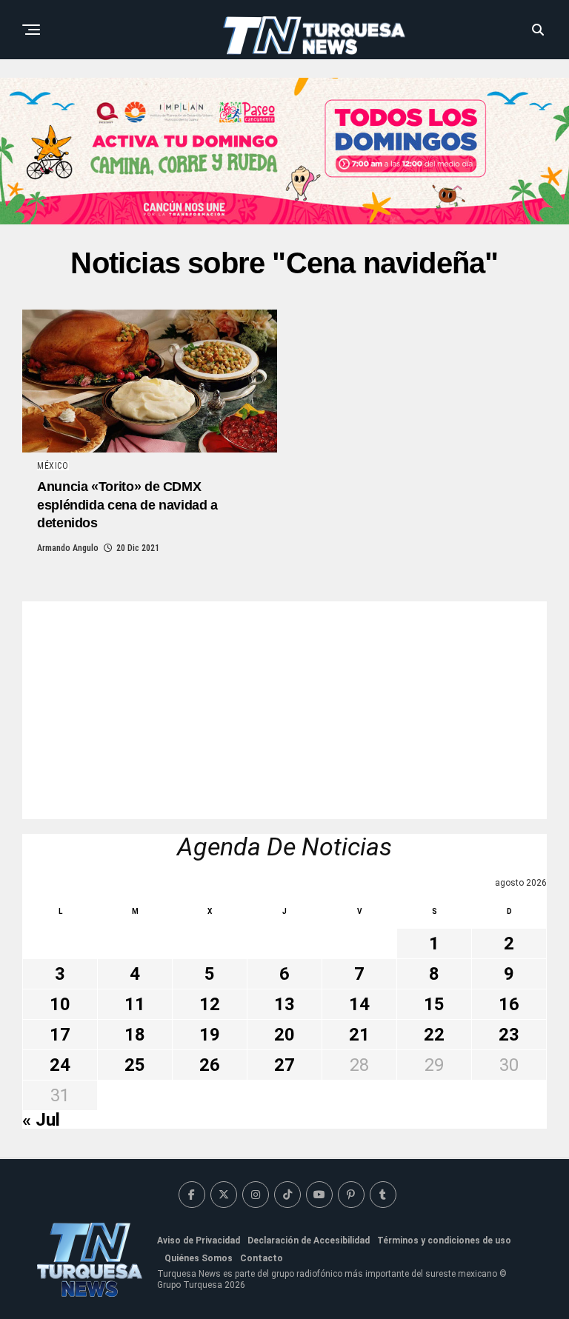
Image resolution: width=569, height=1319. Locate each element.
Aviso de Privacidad (198, 1240)
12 (209, 1004)
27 (284, 1065)
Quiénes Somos (198, 1258)
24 (60, 1065)
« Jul (41, 1119)
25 (134, 1065)
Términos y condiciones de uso (444, 1240)
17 (60, 1034)
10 (60, 1004)
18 (134, 1034)
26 (209, 1065)
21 (359, 1034)
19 (209, 1034)
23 (509, 1034)
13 (284, 1004)
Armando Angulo (68, 548)
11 (134, 1004)
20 (284, 1034)
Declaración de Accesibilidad (308, 1240)
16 (509, 1004)
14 (359, 1004)
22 (434, 1034)
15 (434, 1004)
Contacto (261, 1258)
